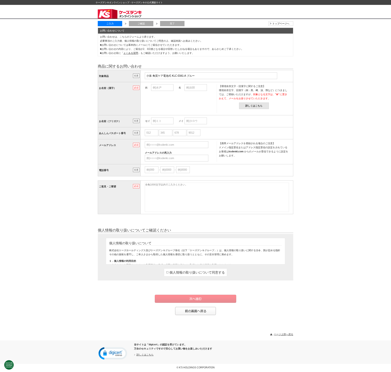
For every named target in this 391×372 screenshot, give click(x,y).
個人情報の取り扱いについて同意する (197, 272)
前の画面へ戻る (195, 311)
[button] (113, 353)
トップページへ (280, 23)
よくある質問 (130, 53)
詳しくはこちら (253, 105)
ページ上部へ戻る (283, 334)
